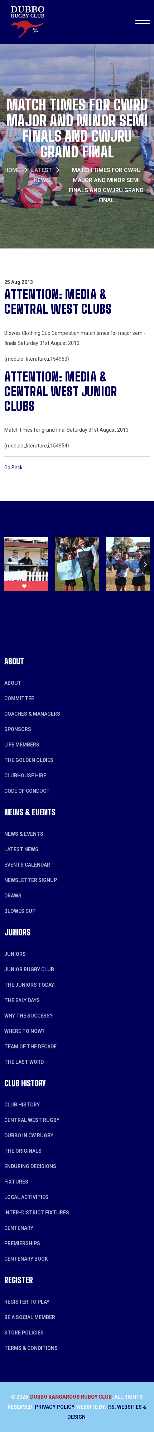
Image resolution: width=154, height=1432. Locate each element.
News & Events (23, 834)
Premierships (22, 1243)
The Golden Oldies (28, 760)
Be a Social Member (29, 1317)
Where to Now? (24, 1031)
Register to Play (26, 1302)
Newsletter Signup (30, 880)
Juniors (15, 954)
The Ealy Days (22, 1000)
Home (12, 170)
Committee (19, 698)
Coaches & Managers (32, 714)
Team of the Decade (30, 1046)
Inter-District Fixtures (36, 1212)
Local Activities (26, 1197)
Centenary (18, 1228)
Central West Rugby (31, 1120)
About (12, 683)
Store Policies (24, 1333)
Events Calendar (27, 865)
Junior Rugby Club (29, 969)
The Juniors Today (29, 985)
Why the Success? (28, 1016)
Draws (12, 895)
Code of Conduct (27, 791)
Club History (22, 1105)
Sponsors (17, 729)
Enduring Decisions (30, 1166)
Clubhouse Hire (25, 775)
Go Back (13, 467)
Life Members (21, 745)
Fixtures (16, 1182)
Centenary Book (26, 1259)
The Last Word (24, 1062)
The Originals (23, 1151)
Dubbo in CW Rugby (28, 1135)
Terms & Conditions (31, 1348)
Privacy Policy (54, 1407)
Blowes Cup (19, 911)
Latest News (21, 849)
